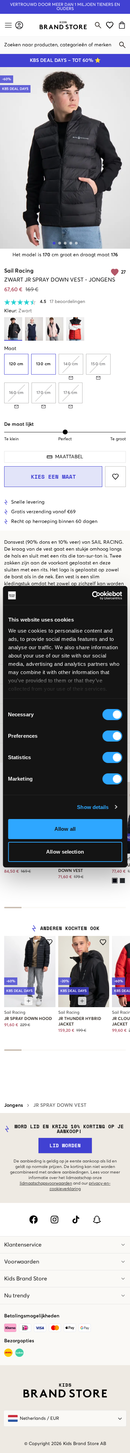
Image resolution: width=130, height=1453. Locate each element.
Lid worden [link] (65, 1145)
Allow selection (65, 852)
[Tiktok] (75, 1219)
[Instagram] (54, 1219)
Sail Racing (19, 271)
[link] (63, 25)
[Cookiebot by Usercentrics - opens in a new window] (92, 595)
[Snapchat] (97, 1219)
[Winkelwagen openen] (123, 25)
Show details (93, 807)
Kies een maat (53, 476)
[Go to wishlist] (110, 25)
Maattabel (69, 456)
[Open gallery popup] (65, 158)
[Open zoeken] (98, 25)
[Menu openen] (7, 25)
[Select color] (115, 880)
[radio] (16, 364)
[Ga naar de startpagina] (63, 25)
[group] (65, 381)
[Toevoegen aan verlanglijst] (115, 476)
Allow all (65, 829)
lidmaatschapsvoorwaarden (46, 1183)
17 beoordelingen (67, 302)
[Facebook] (33, 1219)
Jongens (13, 1105)
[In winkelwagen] (28, 1001)
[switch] (112, 736)
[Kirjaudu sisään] (19, 25)
